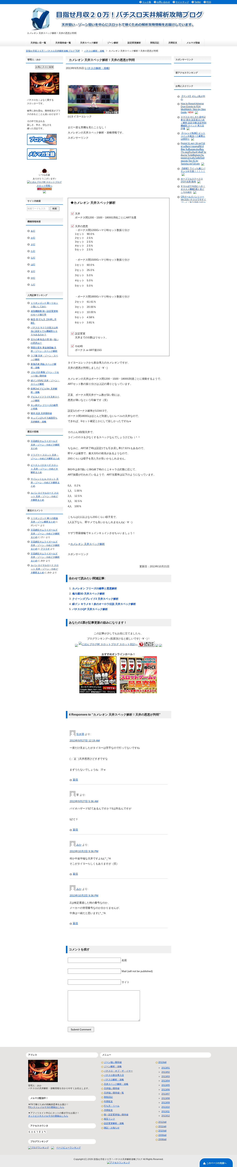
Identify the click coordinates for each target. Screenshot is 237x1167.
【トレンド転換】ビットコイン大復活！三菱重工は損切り (193, 136)
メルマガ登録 (193, 42)
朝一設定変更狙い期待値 (116, 1114)
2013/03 (165, 1076)
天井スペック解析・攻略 (116, 1084)
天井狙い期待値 (111, 1088)
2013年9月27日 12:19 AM (85, 740)
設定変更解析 (134, 42)
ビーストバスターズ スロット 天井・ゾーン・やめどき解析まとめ (44, 468)
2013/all (162, 1062)
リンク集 (146, 2)
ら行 (33, 284)
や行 (33, 278)
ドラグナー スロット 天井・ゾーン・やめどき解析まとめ (45, 457)
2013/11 (165, 1111)
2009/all (162, 1135)
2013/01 (165, 1067)
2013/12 (165, 1115)
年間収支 (108, 1101)
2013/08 (165, 1098)
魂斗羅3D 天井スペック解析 (88, 593)
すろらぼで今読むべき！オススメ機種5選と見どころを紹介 (193, 189)
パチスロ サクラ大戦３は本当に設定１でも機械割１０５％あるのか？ (44, 331)
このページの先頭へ (216, 1163)
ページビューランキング (68, 1147)
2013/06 (165, 1089)
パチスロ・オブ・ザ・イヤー (118, 1071)
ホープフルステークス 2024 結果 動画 (192, 180)
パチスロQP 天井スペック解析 (90, 609)
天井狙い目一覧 (38, 42)
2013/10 (165, 1107)
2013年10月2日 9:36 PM (84, 851)
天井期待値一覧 (63, 42)
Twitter (197, 2)
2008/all (162, 1139)
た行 (33, 251)
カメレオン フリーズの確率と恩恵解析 (94, 588)
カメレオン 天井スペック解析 (87, 544)
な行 (33, 258)
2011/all (162, 1126)
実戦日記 (154, 42)
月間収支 (172, 42)
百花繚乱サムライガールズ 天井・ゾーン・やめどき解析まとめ (45, 444)
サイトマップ (182, 2)
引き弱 (80, 734)
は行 (33, 264)
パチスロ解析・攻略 (97, 68)
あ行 (33, 231)
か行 (33, 238)
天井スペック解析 (89, 42)
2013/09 (165, 1102)
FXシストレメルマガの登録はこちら (46, 1107)
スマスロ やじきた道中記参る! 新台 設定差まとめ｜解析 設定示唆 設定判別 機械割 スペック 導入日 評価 (193, 123)
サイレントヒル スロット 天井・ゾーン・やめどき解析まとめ (45, 482)
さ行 (33, 244)
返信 (75, 779)
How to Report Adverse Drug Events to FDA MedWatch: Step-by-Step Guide (193, 108)
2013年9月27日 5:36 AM (84, 801)
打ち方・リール (111, 1106)
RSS (208, 2)
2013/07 (165, 1094)
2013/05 (165, 1085)
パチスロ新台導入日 (114, 1075)
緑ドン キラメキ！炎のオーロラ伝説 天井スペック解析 (104, 603)
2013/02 (165, 1072)
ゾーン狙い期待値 (113, 1062)
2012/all (162, 1122)
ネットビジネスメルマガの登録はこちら (48, 1116)
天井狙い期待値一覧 (114, 1092)
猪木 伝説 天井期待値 (41, 413)
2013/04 (165, 1080)
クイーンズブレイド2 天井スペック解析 (95, 598)
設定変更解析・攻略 (114, 1123)
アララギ (45, 548)
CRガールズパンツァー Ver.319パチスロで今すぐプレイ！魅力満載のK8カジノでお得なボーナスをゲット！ (193, 202)
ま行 (33, 271)
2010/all (162, 1130)
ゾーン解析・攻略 (113, 1066)
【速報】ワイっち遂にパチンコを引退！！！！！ (193, 170)
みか (78, 844)
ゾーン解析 (112, 42)
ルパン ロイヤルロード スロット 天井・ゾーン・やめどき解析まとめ (45, 496)
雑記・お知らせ (111, 1127)
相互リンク (109, 1119)
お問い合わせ (163, 2)
